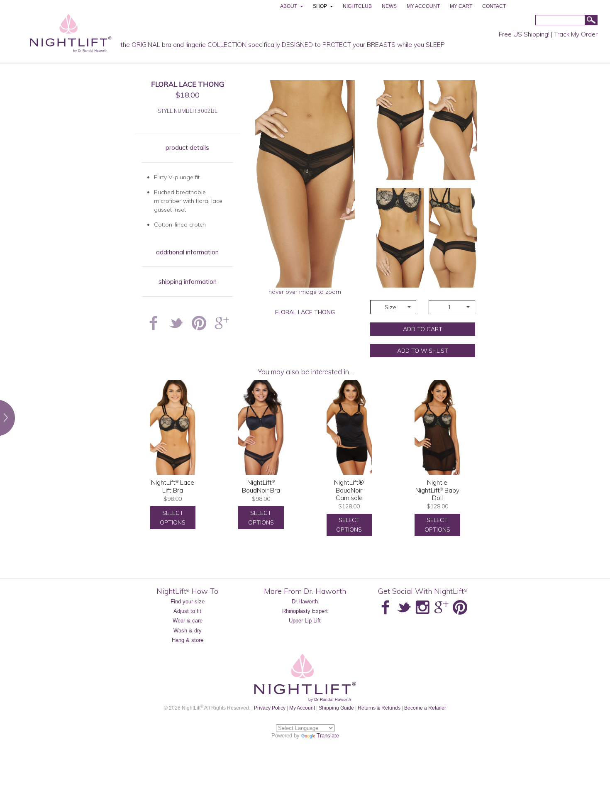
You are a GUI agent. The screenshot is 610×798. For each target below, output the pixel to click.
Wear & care (188, 620)
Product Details (187, 147)
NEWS (389, 6)
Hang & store (187, 640)
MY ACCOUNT (423, 6)
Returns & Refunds (379, 707)
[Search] (591, 20)
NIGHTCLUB (357, 6)
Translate (328, 735)
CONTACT (494, 6)
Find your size (188, 601)
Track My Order (576, 34)
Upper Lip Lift (305, 620)
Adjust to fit (187, 611)
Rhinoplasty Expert (305, 611)
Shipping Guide (336, 707)
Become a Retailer (425, 707)
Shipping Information (188, 282)
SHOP (320, 6)
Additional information (187, 252)
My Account (302, 707)
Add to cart (422, 329)
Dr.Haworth (305, 601)
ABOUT (288, 6)
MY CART (461, 6)
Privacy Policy (269, 707)
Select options (172, 517)
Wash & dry (187, 630)
